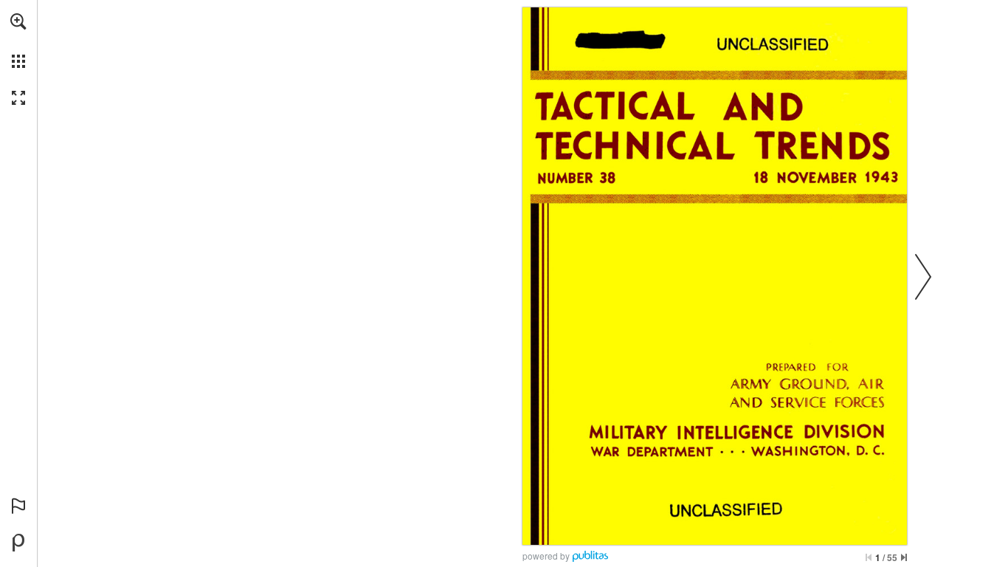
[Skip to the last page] (904, 557)
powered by (546, 555)
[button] (18, 21)
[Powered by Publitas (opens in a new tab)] (18, 542)
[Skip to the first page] (868, 557)
